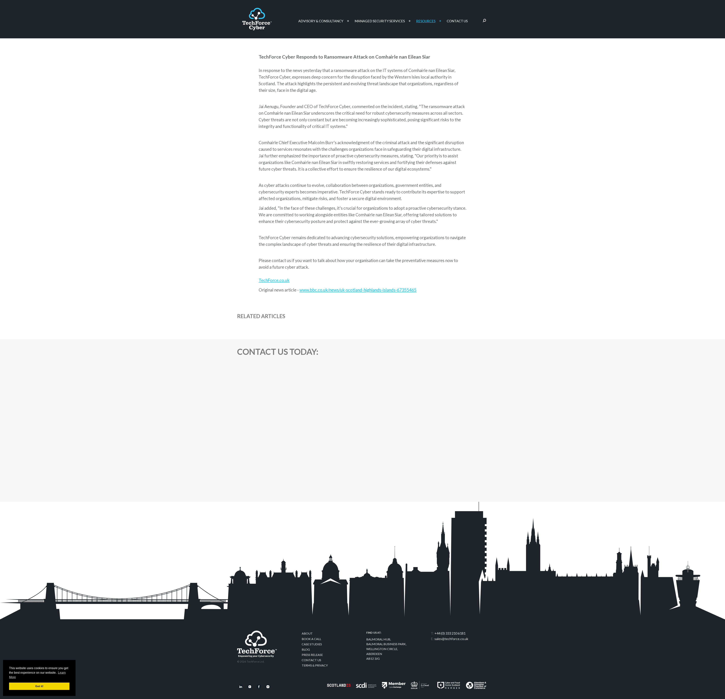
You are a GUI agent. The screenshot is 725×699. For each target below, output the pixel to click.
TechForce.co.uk (274, 280)
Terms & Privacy (315, 665)
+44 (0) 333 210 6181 (449, 633)
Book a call (311, 639)
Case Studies (312, 644)
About (307, 633)
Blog (306, 649)
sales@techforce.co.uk (451, 639)
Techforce (257, 17)
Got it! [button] (39, 686)
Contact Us (311, 660)
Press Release (312, 654)
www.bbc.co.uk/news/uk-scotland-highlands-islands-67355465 (357, 289)
